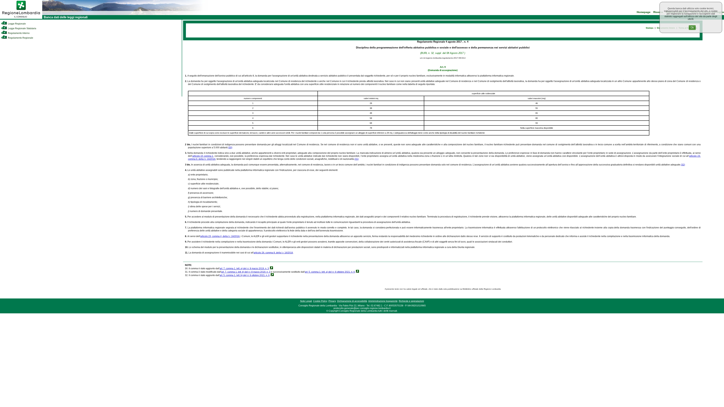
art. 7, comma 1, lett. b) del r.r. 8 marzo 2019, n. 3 (245, 272)
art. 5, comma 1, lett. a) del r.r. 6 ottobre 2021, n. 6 (330, 272)
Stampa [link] (649, 28)
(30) (230, 147)
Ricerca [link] (658, 12)
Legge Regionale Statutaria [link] (21, 28)
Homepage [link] (643, 12)
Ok (692, 27)
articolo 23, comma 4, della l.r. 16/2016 (220, 236)
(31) (356, 159)
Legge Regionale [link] (16, 23)
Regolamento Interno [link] (18, 33)
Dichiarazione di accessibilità (352, 301)
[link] (21, 18)
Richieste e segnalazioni (411, 301)
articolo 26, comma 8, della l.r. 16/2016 (273, 252)
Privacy (332, 301)
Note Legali (306, 301)
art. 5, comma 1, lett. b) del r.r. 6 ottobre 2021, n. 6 (245, 275)
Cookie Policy (320, 301)
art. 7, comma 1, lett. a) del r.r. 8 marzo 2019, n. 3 (244, 268)
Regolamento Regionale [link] (20, 38)
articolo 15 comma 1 (202, 156)
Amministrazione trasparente (383, 301)
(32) (683, 164)
